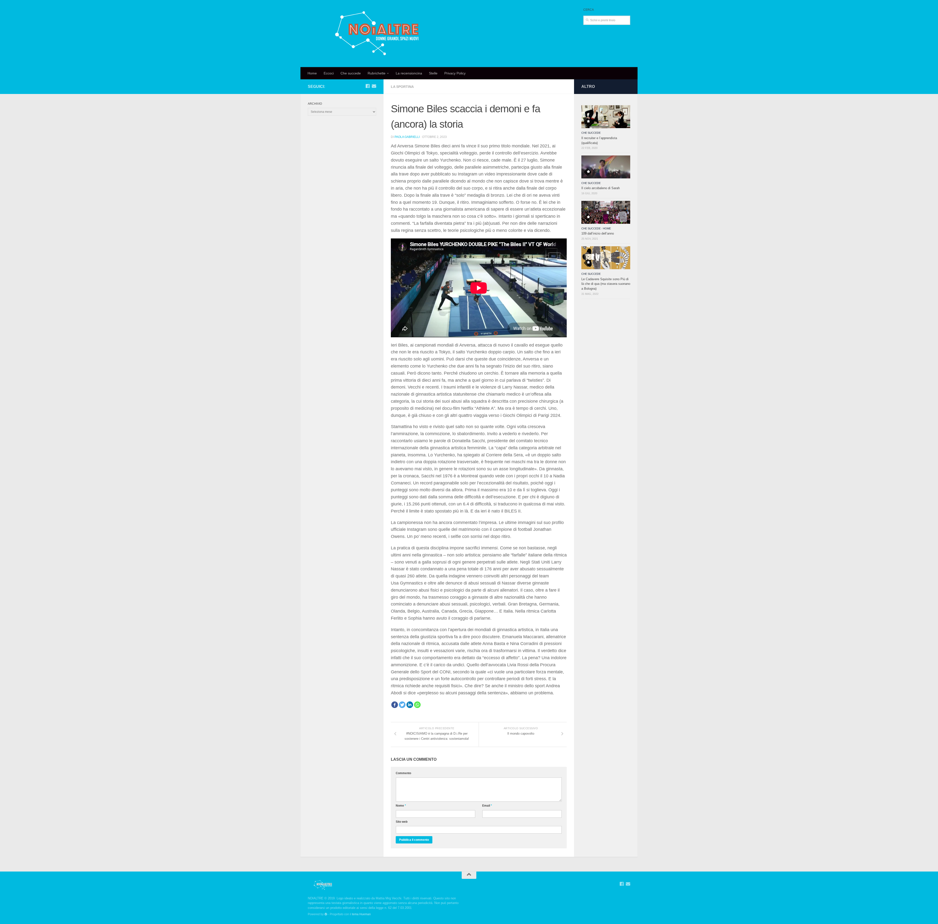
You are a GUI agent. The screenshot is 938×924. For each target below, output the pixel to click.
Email (487, 805)
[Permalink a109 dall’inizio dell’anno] (605, 212)
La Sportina (402, 87)
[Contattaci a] (374, 86)
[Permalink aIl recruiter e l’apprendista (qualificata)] (605, 116)
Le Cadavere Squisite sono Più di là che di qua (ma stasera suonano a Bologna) (605, 284)
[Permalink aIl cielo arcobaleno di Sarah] (605, 166)
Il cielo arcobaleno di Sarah (600, 188)
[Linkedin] (409, 704)
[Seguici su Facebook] (367, 86)
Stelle (433, 73)
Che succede (351, 73)
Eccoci (329, 73)
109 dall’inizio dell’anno (597, 233)
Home (312, 73)
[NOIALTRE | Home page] (378, 33)
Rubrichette (376, 73)
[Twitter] (402, 704)
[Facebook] (394, 704)
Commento (403, 773)
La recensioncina (409, 73)
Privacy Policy (455, 73)
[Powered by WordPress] (325, 914)
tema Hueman (361, 914)
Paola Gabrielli (407, 137)
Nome (401, 805)
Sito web (401, 821)
